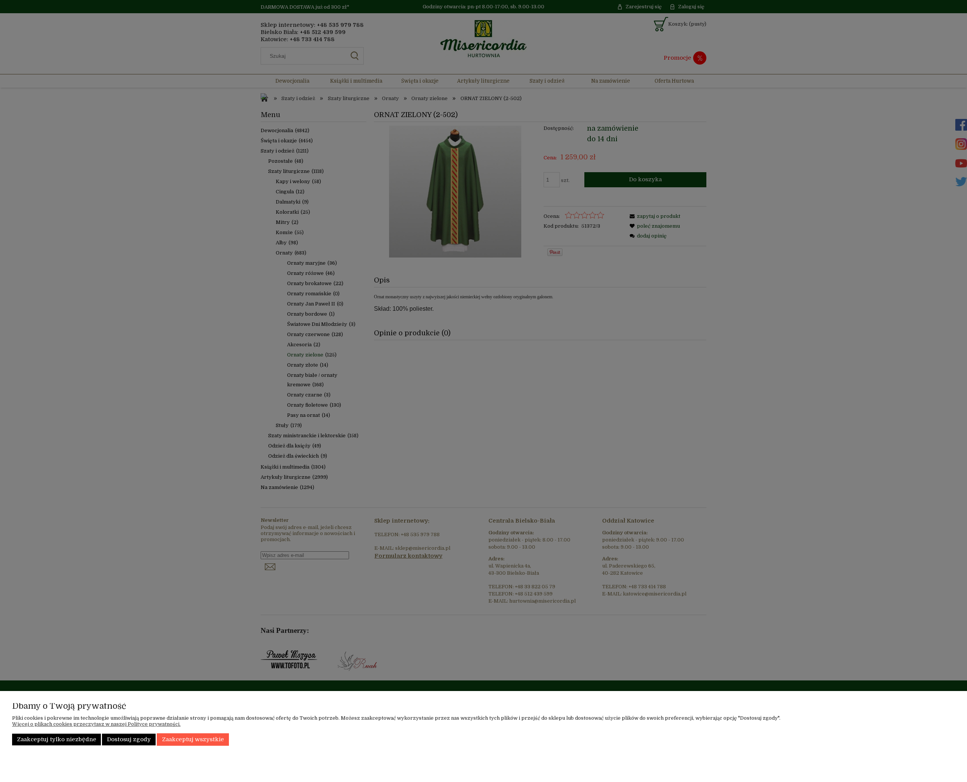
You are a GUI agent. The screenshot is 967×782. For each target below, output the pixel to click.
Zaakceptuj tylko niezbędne (56, 739)
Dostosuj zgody (129, 739)
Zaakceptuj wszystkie (193, 739)
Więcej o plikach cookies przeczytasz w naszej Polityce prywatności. (96, 724)
